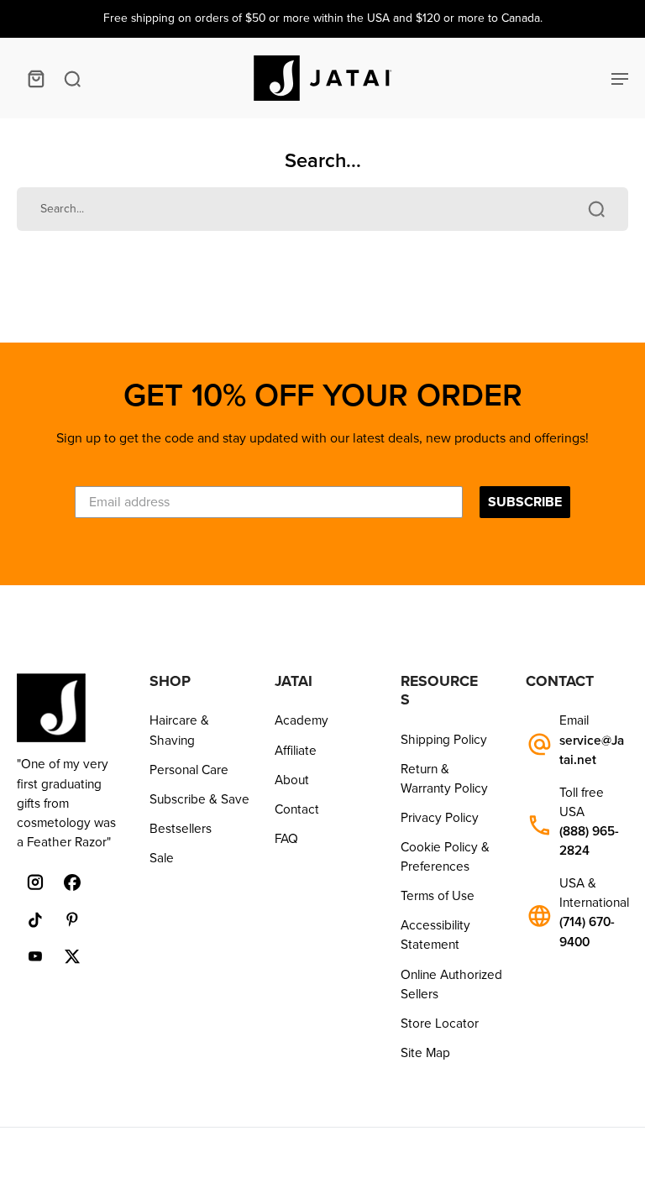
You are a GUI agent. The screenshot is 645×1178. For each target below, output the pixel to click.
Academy (301, 720)
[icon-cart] (35, 78)
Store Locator (440, 1023)
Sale (161, 858)
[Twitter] (72, 956)
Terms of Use (438, 895)
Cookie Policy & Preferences (445, 857)
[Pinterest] (72, 919)
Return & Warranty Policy (444, 779)
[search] (72, 78)
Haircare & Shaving (179, 730)
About (292, 780)
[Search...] (596, 209)
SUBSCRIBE (525, 502)
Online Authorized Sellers (451, 984)
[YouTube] (35, 956)
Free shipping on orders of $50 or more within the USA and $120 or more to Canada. (323, 18)
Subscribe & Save (199, 799)
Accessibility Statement (435, 935)
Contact (297, 809)
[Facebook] (72, 882)
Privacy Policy (440, 817)
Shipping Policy (444, 739)
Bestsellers (180, 828)
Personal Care (188, 769)
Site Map (425, 1052)
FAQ (286, 838)
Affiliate (296, 750)
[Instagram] (35, 882)
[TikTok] (35, 919)
